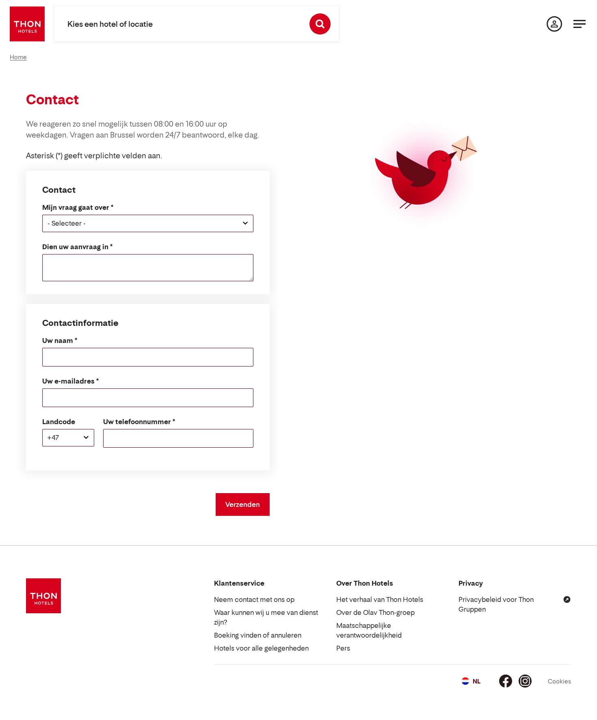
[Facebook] (505, 681)
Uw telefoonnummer (137, 422)
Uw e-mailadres (68, 381)
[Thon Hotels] (27, 23)
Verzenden (242, 504)
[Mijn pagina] (554, 24)
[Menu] (579, 24)
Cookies (559, 681)
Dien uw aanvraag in (75, 247)
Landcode (58, 422)
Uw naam (57, 340)
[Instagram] (525, 681)
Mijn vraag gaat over (75, 207)
